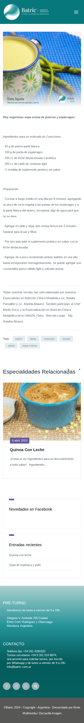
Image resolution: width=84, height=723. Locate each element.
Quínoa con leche (20, 555)
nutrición (49, 338)
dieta (33, 338)
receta (66, 338)
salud (11, 345)
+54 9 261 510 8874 (43, 655)
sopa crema (29, 345)
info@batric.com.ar (19, 666)
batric (18, 338)
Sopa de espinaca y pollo (25, 565)
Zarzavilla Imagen (50, 713)
